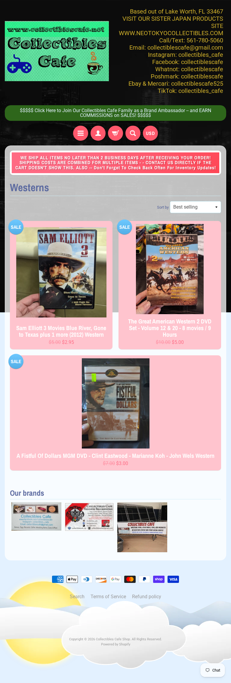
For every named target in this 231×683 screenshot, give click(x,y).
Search (77, 596)
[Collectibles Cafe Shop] (57, 51)
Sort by (163, 207)
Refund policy (146, 596)
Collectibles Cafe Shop (113, 639)
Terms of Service (108, 596)
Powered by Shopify (115, 644)
